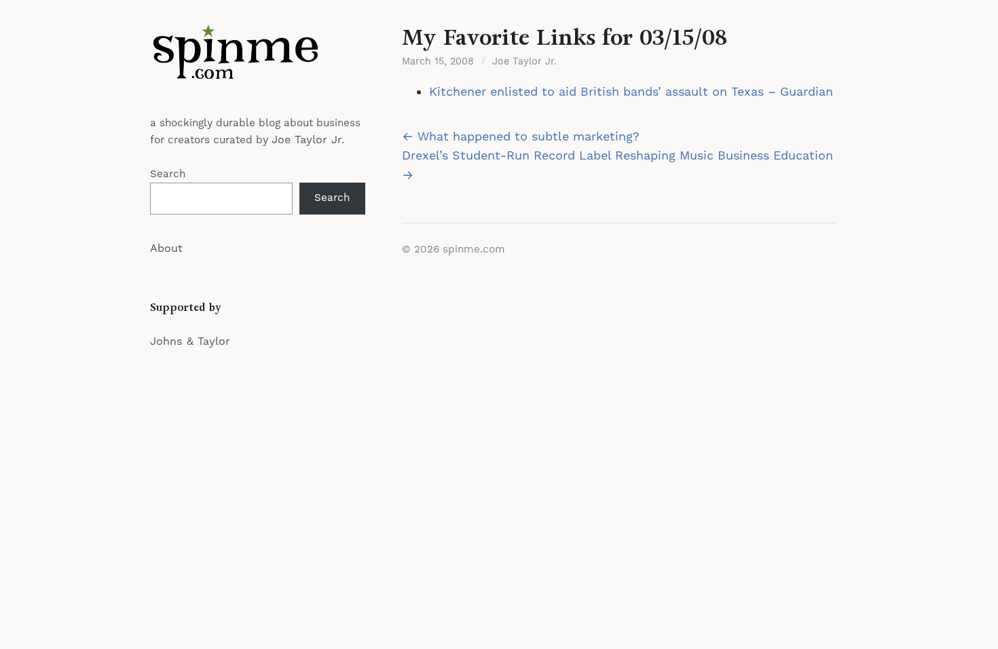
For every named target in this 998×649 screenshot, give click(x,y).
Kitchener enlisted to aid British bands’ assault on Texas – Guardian (631, 92)
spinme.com (474, 249)
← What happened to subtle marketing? (521, 137)
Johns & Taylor (190, 341)
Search (167, 174)
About (166, 248)
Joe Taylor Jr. (308, 140)
